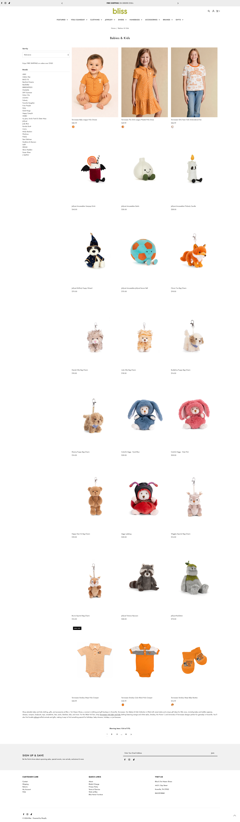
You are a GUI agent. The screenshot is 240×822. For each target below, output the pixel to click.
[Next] (178, 3)
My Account (26, 789)
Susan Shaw (26, 152)
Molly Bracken (27, 131)
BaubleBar (25, 84)
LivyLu (24, 129)
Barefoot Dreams (28, 82)
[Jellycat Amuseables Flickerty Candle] (194, 169)
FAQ (24, 792)
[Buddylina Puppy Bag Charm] (194, 333)
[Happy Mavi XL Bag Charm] (95, 496)
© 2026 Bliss (27, 818)
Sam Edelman (27, 139)
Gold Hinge (26, 110)
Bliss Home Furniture (96, 794)
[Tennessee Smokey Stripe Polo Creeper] (95, 660)
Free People (26, 105)
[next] (131, 734)
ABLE (24, 74)
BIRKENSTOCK (27, 87)
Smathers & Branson (29, 142)
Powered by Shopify (39, 818)
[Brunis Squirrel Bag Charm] (95, 578)
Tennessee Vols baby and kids (110, 714)
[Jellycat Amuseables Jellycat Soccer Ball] (144, 251)
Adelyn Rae (26, 77)
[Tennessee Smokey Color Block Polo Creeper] (144, 660)
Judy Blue (25, 124)
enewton (25, 97)
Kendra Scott (26, 126)
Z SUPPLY (25, 155)
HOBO (128, 3)
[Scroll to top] (235, 815)
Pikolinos (25, 134)
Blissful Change (94, 784)
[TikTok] (9, 3)
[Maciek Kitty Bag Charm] (95, 333)
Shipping (25, 784)
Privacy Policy (93, 787)
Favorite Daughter (28, 103)
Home (113, 28)
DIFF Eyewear (27, 92)
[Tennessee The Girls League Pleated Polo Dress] (144, 82)
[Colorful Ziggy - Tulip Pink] (194, 414)
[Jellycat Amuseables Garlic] (144, 169)
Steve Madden (27, 150)
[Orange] (73, 127)
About (91, 781)
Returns (25, 787)
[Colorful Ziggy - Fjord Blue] (144, 414)
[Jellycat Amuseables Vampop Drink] (95, 169)
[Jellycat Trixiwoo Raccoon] (144, 578)
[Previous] (62, 3)
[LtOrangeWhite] (172, 704)
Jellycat (24, 121)
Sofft (24, 144)
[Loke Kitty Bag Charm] (144, 333)
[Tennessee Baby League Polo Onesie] (95, 82)
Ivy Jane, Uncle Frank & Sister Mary (34, 118)
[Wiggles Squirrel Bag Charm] (194, 496)
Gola (24, 108)
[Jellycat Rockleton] (194, 578)
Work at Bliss (93, 792)
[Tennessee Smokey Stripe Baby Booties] (194, 660)
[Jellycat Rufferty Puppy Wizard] (95, 251)
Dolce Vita (26, 95)
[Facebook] (1, 3)
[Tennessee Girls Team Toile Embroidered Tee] (194, 82)
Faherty (25, 100)
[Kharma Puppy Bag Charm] (95, 414)
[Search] (208, 11)
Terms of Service (94, 789)
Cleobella (25, 90)
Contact (25, 781)
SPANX (24, 147)
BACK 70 (25, 79)
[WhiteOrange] (172, 127)
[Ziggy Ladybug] (144, 496)
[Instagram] (5, 3)
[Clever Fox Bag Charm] (194, 251)
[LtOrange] (123, 704)
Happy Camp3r (27, 113)
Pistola (24, 137)
